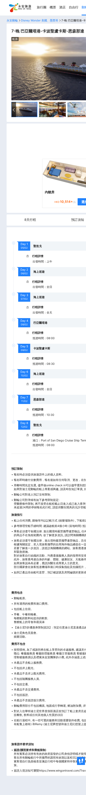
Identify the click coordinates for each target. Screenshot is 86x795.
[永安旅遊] (20, 8)
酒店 (62, 7)
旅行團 (41, 7)
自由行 (73, 7)
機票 (53, 7)
